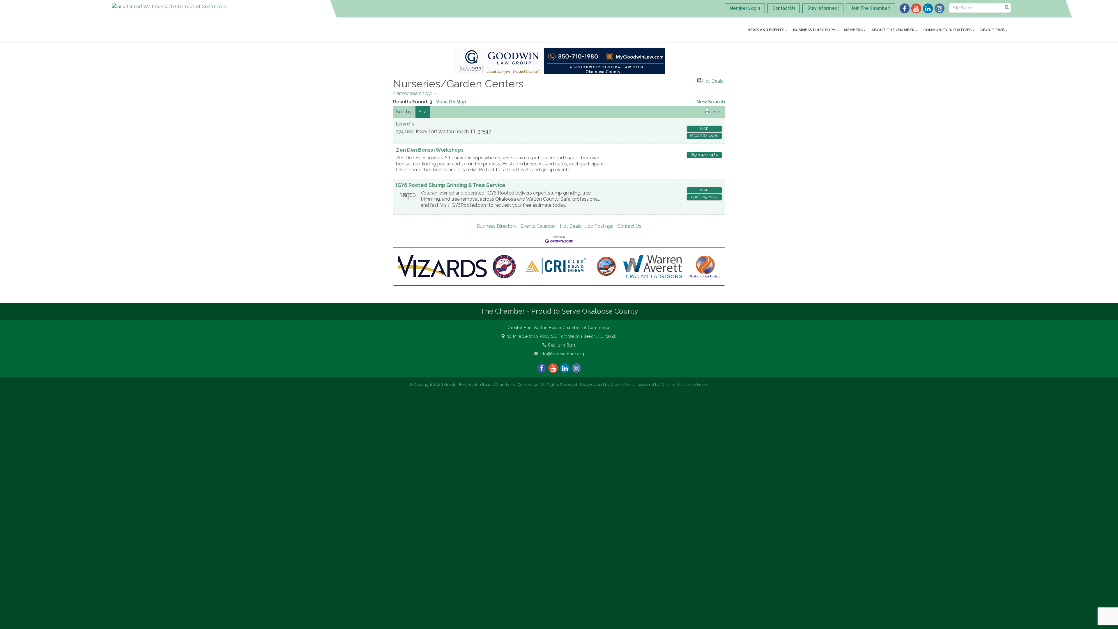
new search (710, 102)
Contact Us (629, 226)
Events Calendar (538, 226)
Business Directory (814, 30)
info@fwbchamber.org (561, 353)
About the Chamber (892, 30)
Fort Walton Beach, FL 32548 (562, 336)
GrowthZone (622, 384)
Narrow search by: (412, 93)
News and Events (765, 30)
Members (853, 30)
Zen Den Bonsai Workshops (430, 150)
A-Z (422, 111)
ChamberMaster (676, 384)
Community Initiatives (947, 30)
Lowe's (405, 124)
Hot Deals (712, 80)
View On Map (451, 102)
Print (717, 111)
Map (704, 128)
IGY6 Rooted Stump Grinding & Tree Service (450, 185)
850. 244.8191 (561, 345)
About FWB (992, 30)
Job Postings (599, 226)
